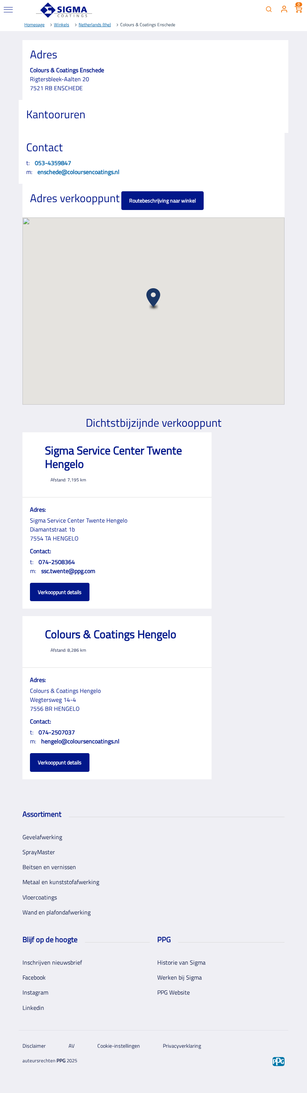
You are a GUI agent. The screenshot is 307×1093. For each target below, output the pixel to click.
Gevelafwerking (42, 836)
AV (72, 1046)
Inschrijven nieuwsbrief (52, 962)
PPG (61, 1060)
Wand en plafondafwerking (56, 912)
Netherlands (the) (95, 24)
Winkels (61, 24)
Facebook (34, 977)
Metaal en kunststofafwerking (60, 881)
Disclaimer (34, 1046)
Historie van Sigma (181, 962)
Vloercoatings (39, 897)
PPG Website (173, 992)
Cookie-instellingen (118, 1046)
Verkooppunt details (60, 592)
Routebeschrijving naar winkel (162, 200)
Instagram (35, 992)
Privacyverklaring (182, 1046)
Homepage (34, 24)
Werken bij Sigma (179, 977)
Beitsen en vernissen (49, 866)
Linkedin (33, 1007)
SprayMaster (38, 851)
